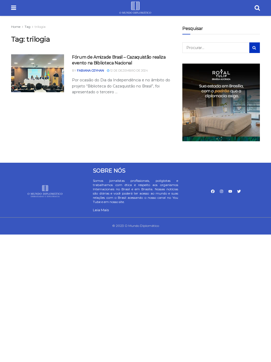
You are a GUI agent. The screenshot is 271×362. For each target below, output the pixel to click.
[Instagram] (221, 191)
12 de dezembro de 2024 (128, 70)
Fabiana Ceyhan (90, 70)
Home (15, 27)
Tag (27, 27)
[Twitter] (239, 191)
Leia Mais (101, 210)
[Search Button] (254, 47)
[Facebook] (212, 191)
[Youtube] (230, 191)
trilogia (40, 27)
